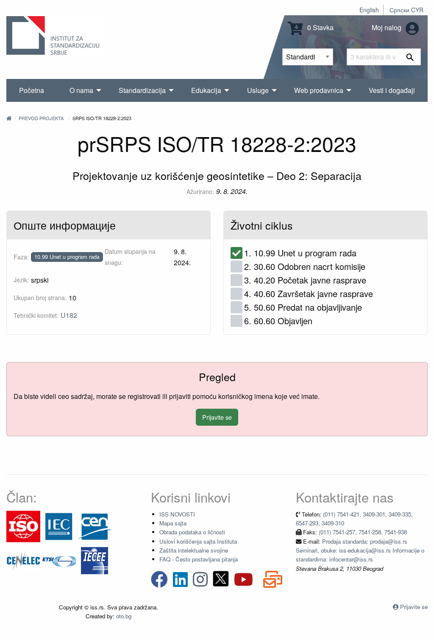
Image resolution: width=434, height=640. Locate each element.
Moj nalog (387, 27)
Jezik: (21, 279)
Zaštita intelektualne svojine (193, 550)
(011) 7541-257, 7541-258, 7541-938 (363, 532)
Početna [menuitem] (31, 90)
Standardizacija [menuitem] (142, 90)
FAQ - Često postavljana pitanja (198, 559)
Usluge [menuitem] (258, 90)
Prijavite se (217, 417)
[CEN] (94, 526)
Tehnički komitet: (36, 315)
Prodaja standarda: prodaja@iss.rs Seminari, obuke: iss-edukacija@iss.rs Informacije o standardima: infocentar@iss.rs (360, 550)
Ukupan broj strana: (40, 297)
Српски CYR (406, 10)
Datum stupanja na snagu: (130, 256)
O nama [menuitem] (81, 90)
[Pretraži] (410, 56)
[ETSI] (59, 560)
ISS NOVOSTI (177, 514)
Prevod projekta (41, 118)
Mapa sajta (172, 523)
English (369, 10)
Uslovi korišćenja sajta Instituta (198, 541)
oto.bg (123, 616)
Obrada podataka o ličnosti (192, 532)
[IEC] (59, 526)
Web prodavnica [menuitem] (318, 90)
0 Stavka (320, 27)
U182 (69, 315)
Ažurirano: (200, 191)
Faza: (21, 257)
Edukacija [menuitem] (206, 90)
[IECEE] (94, 560)
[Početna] (8, 118)
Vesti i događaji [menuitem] (392, 90)
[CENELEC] (23, 560)
